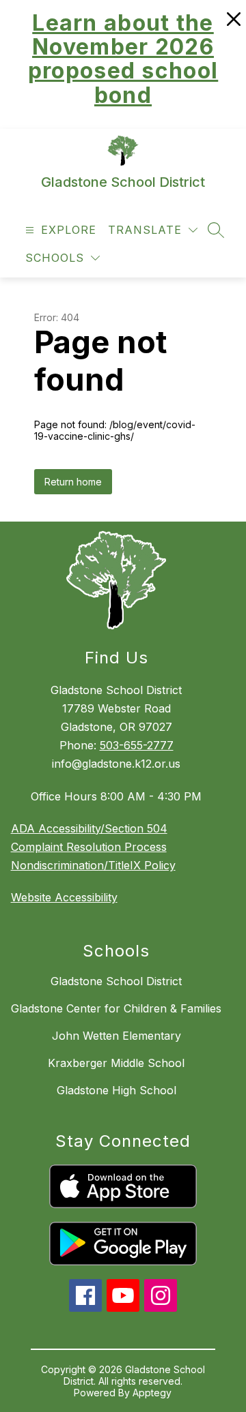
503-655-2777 (137, 745)
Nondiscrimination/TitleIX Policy (93, 865)
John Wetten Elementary (116, 1035)
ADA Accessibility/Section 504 (89, 828)
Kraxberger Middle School (116, 1063)
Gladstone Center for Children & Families (116, 1008)
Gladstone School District (116, 981)
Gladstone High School (116, 1090)
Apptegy (152, 1392)
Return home (73, 481)
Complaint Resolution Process (89, 847)
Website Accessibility (64, 897)
